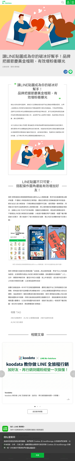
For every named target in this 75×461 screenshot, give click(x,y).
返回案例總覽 (37, 411)
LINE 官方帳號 (17, 322)
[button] (34, 406)
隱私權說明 (31, 447)
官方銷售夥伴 (17, 318)
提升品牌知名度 (47, 318)
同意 (37, 455)
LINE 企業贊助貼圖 (32, 318)
